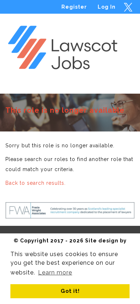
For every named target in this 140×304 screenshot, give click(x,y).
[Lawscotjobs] (70, 44)
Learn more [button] (55, 272)
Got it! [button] (70, 291)
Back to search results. (35, 183)
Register (74, 7)
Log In (107, 7)
